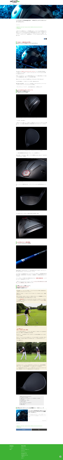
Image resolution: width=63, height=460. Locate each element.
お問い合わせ (23, 450)
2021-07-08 (18, 423)
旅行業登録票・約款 (24, 453)
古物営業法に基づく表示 (24, 455)
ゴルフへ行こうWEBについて (25, 449)
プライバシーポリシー (24, 452)
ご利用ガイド (23, 456)
